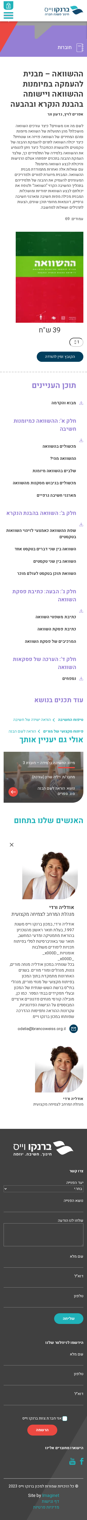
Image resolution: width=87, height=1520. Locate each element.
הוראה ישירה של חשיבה (32, 719)
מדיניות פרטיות (46, 1507)
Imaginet (50, 1495)
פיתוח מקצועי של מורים (63, 731)
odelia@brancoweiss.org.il (42, 1029)
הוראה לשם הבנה (22, 731)
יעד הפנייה (74, 1183)
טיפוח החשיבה (70, 719)
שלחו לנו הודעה (70, 1220)
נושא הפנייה (73, 1201)
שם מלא (76, 1256)
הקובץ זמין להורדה (60, 357)
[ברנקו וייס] (64, 10)
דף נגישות (50, 1501)
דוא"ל (78, 1276)
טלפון (78, 1296)
